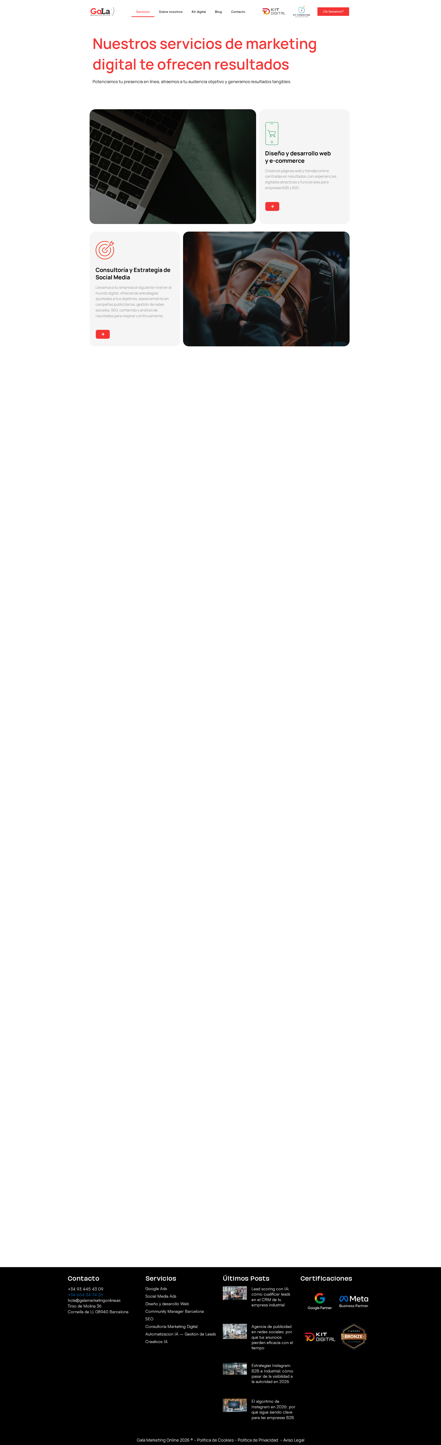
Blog (218, 12)
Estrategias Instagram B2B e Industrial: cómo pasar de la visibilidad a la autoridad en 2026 (272, 1373)
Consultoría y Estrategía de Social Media (133, 273)
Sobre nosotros (171, 12)
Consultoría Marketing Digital (171, 1326)
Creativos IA (156, 1341)
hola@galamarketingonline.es (94, 1300)
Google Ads (156, 1288)
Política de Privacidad (259, 1440)
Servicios (143, 12)
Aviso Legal (293, 1440)
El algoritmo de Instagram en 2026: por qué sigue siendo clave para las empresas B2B (273, 1409)
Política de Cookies (215, 1440)
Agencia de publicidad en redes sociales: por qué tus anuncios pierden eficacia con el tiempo (272, 1337)
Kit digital (199, 12)
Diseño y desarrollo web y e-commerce (298, 157)
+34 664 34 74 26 (85, 1294)
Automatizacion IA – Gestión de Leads (180, 1334)
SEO (149, 1318)
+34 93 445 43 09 (85, 1288)
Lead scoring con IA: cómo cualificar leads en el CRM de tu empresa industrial (271, 1296)
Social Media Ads (160, 1296)
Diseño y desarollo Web (167, 1303)
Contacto (238, 12)
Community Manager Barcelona (174, 1311)
